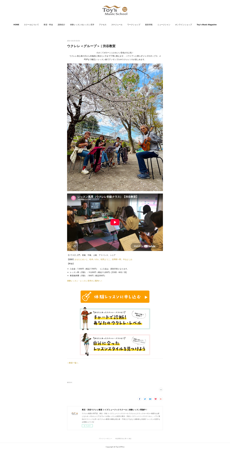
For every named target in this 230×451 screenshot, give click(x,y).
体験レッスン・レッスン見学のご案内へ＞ (84, 280)
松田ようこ (105, 259)
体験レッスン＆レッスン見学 (82, 24)
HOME (16, 24)
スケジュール (116, 24)
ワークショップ (133, 24)
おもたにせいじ (81, 259)
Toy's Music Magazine (207, 24)
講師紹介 (61, 24)
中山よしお (127, 259)
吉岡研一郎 (116, 259)
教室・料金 (48, 24)
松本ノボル (94, 259)
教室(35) (69, 382)
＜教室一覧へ (72, 362)
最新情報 (149, 24)
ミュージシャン (163, 24)
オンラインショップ (183, 24)
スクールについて (31, 24)
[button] (16, 25)
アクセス (102, 24)
